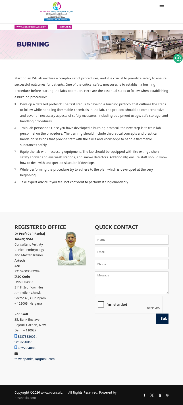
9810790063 (23, 342)
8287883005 (26, 336)
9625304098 (26, 348)
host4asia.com (25, 398)
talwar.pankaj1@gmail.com (35, 359)
